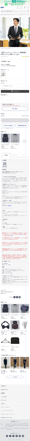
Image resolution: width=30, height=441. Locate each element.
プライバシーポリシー (5, 407)
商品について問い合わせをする (7, 291)
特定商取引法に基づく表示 (6, 417)
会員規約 (3, 403)
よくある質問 (4, 396)
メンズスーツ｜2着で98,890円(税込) (8, 65)
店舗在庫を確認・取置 (22, 125)
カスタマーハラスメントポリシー (8, 414)
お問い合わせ (4, 400)
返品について (3, 293)
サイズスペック (5, 89)
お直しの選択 (14, 108)
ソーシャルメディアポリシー (7, 410)
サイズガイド (3, 290)
